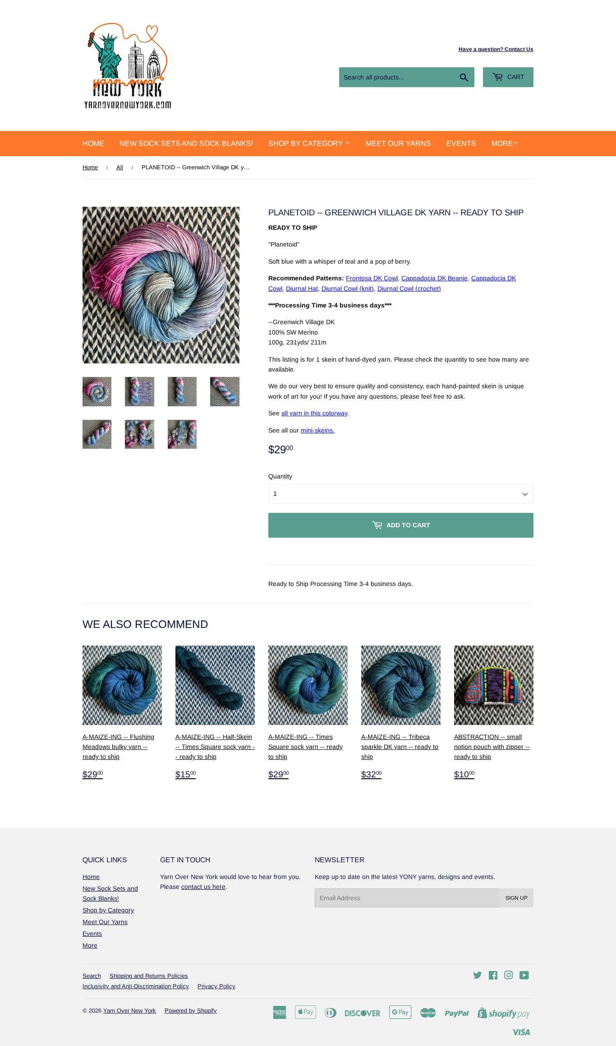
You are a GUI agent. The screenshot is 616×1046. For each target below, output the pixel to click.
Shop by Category (306, 143)
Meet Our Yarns (398, 143)
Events (461, 143)
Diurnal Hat (302, 288)
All (119, 167)
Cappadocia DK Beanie (434, 278)
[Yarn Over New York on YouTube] (524, 976)
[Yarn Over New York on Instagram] (508, 976)
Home (93, 143)
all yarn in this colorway (314, 413)
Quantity (280, 476)
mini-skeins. (318, 430)
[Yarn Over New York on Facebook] (493, 976)
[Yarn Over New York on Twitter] (477, 976)
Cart (515, 76)
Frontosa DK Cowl (372, 278)
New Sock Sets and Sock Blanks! (186, 143)
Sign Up (517, 898)
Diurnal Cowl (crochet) (409, 288)
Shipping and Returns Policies (149, 975)
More (502, 143)
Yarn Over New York (129, 1010)
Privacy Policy (216, 986)
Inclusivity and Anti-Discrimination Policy (136, 986)
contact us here (203, 886)
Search (92, 975)
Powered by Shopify (191, 1010)
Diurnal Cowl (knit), (349, 288)
